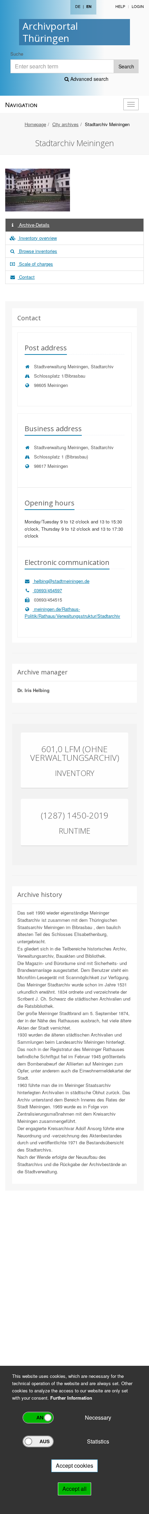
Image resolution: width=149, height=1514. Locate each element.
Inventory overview (37, 238)
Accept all (74, 1489)
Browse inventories (37, 251)
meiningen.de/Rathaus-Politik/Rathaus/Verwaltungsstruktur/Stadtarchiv (72, 612)
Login (138, 6)
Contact (26, 277)
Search (126, 66)
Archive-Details (34, 224)
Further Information (71, 1397)
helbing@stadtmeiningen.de (61, 581)
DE (77, 6)
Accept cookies (74, 1465)
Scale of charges (35, 264)
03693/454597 (47, 590)
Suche (16, 53)
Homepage (35, 124)
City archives (65, 124)
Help (120, 6)
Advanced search (88, 78)
